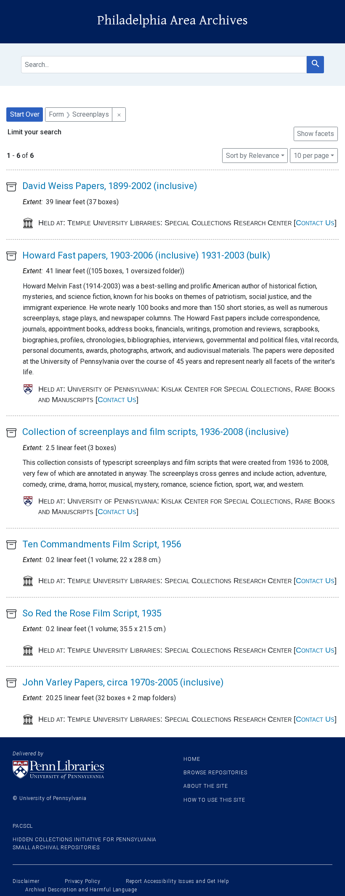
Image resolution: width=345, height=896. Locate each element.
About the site (205, 786)
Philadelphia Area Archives (172, 20)
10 (311, 155)
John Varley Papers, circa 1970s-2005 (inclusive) (123, 682)
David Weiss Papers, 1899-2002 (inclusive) (109, 186)
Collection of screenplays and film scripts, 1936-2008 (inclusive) (155, 432)
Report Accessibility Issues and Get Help (177, 881)
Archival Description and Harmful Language (81, 890)
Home (191, 759)
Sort (252, 156)
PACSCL (23, 826)
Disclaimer (26, 881)
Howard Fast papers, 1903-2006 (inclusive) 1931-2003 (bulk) (146, 255)
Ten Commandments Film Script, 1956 (101, 544)
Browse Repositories (215, 773)
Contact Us (315, 223)
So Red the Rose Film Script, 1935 (92, 613)
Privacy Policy (83, 881)
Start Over (25, 114)
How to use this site (214, 800)
